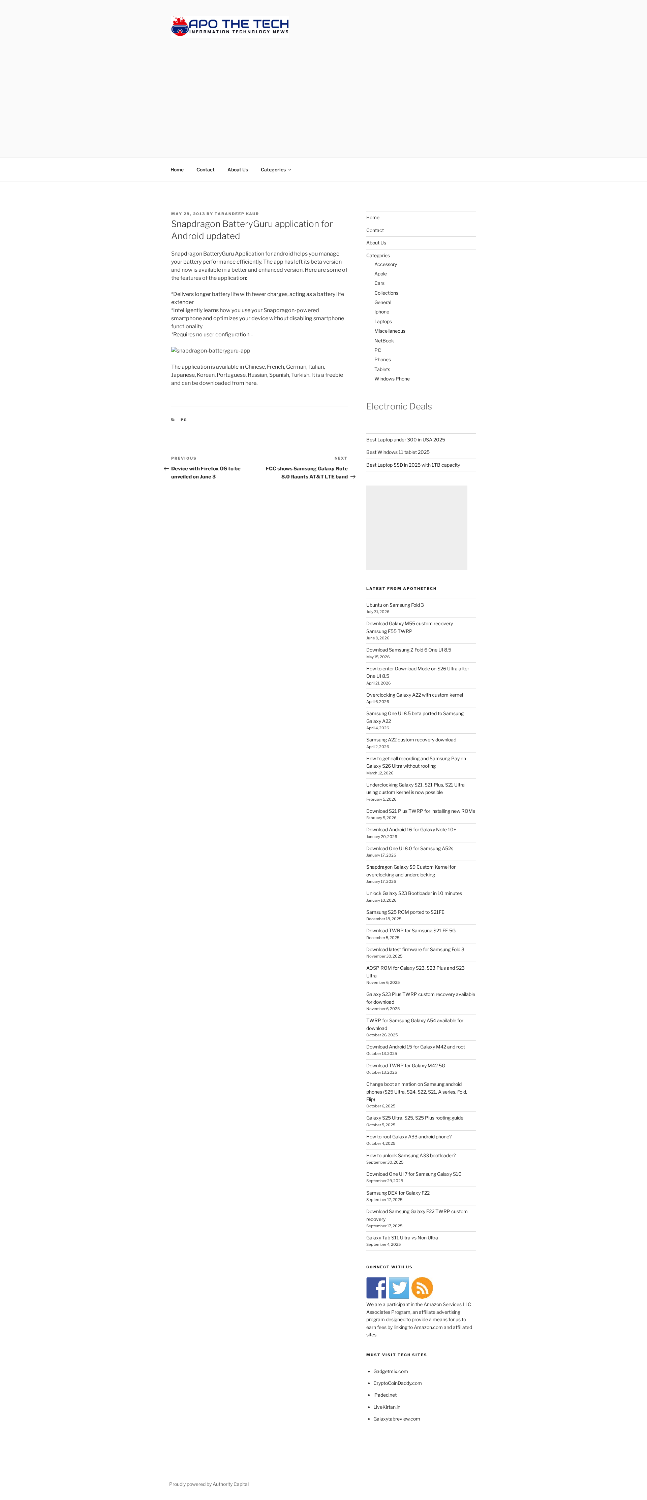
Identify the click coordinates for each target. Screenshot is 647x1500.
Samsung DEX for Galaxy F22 (398, 1193)
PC (184, 420)
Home (177, 169)
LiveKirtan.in (386, 1407)
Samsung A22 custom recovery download (411, 739)
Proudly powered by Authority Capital (209, 1484)
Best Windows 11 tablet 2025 (398, 452)
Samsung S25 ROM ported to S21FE (405, 912)
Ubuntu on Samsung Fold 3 (395, 605)
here (250, 383)
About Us (237, 169)
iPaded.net (385, 1395)
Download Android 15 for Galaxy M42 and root (415, 1046)
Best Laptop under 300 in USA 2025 (405, 439)
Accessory (385, 264)
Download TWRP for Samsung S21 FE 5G (411, 930)
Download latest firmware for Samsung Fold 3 (415, 949)
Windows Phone (392, 378)
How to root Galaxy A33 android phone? (409, 1136)
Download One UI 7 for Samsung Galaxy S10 (414, 1174)
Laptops (383, 321)
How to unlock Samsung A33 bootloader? (411, 1155)
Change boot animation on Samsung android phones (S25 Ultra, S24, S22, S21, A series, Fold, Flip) (416, 1091)
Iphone (381, 311)
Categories (273, 169)
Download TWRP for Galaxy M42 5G (405, 1065)
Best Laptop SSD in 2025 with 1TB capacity (413, 465)
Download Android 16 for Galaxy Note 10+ (411, 829)
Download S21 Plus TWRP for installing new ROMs (420, 811)
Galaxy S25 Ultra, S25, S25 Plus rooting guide (414, 1118)
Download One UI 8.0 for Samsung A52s (409, 848)
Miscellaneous (389, 331)
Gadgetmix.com (390, 1371)
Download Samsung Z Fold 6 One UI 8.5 (408, 650)
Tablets (382, 369)
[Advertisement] (323, 90)
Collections (386, 293)
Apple (380, 273)
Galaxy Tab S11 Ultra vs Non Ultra (402, 1237)
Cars (379, 283)
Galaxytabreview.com (396, 1419)
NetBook (384, 340)
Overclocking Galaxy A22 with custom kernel (414, 695)
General (382, 302)
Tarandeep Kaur (237, 213)
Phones (382, 359)
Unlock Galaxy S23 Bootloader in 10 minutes (414, 893)
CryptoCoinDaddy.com (397, 1383)
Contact (205, 169)
